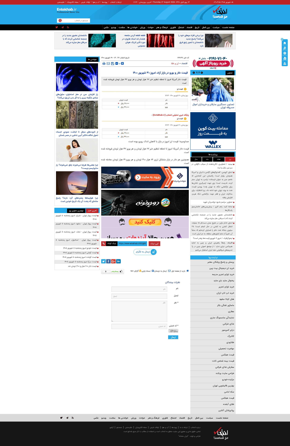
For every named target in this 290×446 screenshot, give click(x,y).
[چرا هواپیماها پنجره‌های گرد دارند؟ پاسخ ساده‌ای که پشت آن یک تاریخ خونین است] (77, 183)
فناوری (173, 27)
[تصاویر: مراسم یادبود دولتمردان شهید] (208, 89)
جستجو (119, 427)
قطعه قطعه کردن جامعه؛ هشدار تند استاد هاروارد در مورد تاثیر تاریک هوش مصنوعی (133, 40)
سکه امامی (229, 392)
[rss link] (73, 418)
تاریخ (197, 27)
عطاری (231, 311)
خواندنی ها (132, 27)
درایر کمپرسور (228, 330)
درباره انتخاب (195, 427)
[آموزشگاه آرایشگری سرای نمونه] (145, 227)
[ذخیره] (112, 63)
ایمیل (176, 295)
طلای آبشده (228, 404)
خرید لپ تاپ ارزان (225, 293)
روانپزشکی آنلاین (226, 410)
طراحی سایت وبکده (225, 373)
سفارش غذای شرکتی (224, 367)
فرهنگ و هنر (162, 27)
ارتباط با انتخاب (116, 2)
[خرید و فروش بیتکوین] (213, 131)
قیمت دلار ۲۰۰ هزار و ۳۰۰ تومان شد (82, 266)
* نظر (176, 302)
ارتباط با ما (184, 427)
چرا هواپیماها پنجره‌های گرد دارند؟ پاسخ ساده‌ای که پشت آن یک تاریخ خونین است (77, 199)
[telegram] (62, 27)
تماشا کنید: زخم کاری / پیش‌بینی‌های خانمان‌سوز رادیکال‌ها (212, 208)
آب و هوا (96, 2)
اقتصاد (189, 27)
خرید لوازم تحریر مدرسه (223, 274)
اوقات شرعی (85, 2)
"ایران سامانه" (183, 436)
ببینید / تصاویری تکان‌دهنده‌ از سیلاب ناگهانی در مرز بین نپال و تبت (212, 166)
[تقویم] (284, 58)
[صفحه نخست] (284, 42)
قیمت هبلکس (227, 355)
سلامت (122, 27)
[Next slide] (194, 73)
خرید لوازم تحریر (226, 287)
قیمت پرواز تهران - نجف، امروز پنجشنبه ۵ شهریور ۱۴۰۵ (76, 233)
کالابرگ (230, 336)
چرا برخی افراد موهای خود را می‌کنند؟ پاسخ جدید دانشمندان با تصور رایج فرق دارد (190, 40)
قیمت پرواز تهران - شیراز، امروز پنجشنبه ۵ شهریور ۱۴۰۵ (76, 217)
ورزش (142, 27)
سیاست (216, 27)
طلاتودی (230, 342)
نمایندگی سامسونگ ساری (222, 317)
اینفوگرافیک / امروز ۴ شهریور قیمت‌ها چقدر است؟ (212, 238)
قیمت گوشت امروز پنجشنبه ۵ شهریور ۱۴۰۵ (80, 257)
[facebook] (108, 261)
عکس (106, 27)
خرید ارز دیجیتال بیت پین (221, 268)
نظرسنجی (60, 2)
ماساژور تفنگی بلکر (225, 305)
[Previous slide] (202, 73)
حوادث (151, 27)
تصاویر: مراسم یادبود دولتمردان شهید (210, 104)
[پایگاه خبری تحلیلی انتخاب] (222, 14)
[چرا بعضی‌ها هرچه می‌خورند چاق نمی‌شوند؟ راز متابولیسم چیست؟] (77, 150)
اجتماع (181, 27)
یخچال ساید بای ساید (224, 280)
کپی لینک (154, 243)
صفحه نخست (228, 27)
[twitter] (56, 27)
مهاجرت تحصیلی (226, 348)
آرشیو (111, 427)
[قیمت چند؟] (284, 48)
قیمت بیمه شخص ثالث (223, 361)
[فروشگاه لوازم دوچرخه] (145, 203)
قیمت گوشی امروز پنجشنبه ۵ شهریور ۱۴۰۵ (80, 252)
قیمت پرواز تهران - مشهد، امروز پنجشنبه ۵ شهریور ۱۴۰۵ (76, 225)
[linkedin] (118, 261)
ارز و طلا (175, 63)
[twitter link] (61, 418)
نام (177, 288)
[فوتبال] (284, 53)
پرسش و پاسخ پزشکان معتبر (221, 262)
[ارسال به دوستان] (108, 63)
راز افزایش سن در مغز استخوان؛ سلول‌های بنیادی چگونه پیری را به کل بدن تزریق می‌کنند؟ (77, 96)
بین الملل (206, 27)
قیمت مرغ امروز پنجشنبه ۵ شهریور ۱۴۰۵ (80, 261)
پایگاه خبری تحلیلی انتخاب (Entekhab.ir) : (170, 115)
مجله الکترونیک (72, 2)
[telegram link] (67, 418)
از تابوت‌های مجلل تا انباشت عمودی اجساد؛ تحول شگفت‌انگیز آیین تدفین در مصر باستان (77, 133)
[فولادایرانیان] (145, 177)
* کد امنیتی (173, 325)
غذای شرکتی (228, 324)
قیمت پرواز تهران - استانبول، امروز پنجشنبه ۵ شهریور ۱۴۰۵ (76, 241)
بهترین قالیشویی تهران (223, 385)
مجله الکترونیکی (141, 427)
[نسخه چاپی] (104, 63)
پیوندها (104, 2)
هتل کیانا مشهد (226, 299)
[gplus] (113, 261)
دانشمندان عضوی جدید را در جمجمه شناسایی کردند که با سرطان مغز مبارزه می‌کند (74, 39)
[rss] (68, 27)
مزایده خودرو (228, 379)
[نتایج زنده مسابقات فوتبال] (284, 63)
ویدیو (113, 27)
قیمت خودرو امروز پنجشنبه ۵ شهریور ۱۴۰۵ (80, 248)
